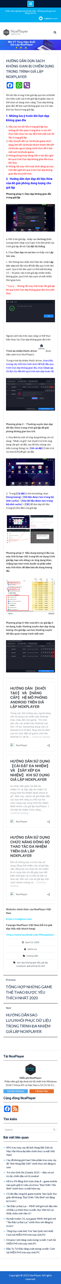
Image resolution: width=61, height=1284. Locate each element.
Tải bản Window (15, 1091)
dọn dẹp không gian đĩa (28, 962)
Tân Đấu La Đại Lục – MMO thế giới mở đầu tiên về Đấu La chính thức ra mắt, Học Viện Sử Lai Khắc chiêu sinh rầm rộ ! (31, 1210)
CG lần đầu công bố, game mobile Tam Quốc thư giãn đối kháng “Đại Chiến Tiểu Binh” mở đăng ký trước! (31, 1197)
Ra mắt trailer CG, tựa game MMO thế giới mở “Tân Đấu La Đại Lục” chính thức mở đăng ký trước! (31, 1222)
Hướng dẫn (32, 955)
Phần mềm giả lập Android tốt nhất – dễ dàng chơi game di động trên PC (31, 12)
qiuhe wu (32, 949)
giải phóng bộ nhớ (36, 965)
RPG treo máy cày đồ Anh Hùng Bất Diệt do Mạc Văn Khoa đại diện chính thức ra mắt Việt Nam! (30, 1151)
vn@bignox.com (51, 18)
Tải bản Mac (41, 1091)
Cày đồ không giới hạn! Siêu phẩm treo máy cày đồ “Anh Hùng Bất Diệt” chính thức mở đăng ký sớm (31, 1164)
